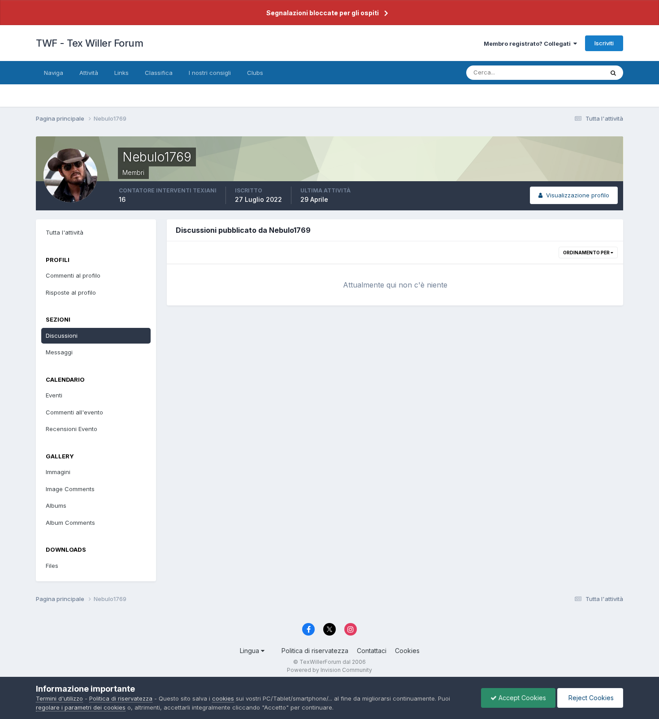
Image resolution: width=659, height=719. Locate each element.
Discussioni (62, 335)
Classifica (159, 72)
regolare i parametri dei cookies (81, 707)
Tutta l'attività (64, 232)
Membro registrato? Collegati (528, 43)
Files (52, 565)
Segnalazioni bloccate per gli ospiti (322, 13)
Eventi (54, 395)
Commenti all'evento (74, 412)
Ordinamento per (587, 252)
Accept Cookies (521, 698)
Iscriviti (604, 43)
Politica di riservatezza (315, 650)
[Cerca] (613, 72)
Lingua (250, 650)
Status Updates (571, 72)
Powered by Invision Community (329, 670)
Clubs (255, 72)
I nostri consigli (210, 72)
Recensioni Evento (71, 428)
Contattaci (371, 650)
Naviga (53, 72)
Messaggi (59, 352)
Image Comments (70, 488)
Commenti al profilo (73, 275)
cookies (223, 698)
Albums (56, 505)
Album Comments (70, 522)
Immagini (58, 471)
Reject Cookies (590, 698)
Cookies (407, 650)
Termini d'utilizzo (59, 698)
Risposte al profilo (71, 292)
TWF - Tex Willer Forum (89, 43)
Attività (88, 72)
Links (121, 72)
